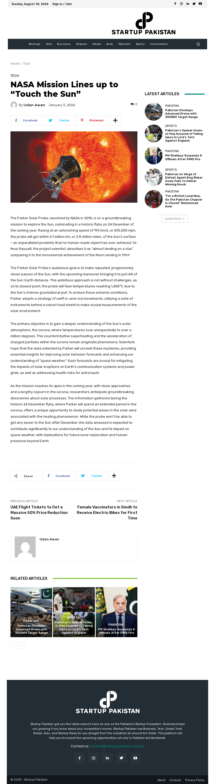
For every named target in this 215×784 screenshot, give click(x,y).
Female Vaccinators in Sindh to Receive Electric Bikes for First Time (107, 512)
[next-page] (22, 645)
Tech (26, 63)
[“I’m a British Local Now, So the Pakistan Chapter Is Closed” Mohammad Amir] (154, 199)
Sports (73, 617)
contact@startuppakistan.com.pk (117, 746)
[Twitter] (194, 4)
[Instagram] (181, 4)
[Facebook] (175, 4)
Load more (173, 218)
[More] (115, 120)
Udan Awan (34, 105)
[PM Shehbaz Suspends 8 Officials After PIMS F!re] (116, 612)
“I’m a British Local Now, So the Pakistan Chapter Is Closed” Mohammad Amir (183, 201)
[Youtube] (200, 4)
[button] (198, 44)
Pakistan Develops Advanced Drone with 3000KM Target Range (31, 629)
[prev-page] (13, 645)
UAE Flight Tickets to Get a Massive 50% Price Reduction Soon (39, 512)
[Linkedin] (188, 4)
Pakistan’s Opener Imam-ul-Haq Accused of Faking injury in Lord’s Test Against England (74, 628)
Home (15, 63)
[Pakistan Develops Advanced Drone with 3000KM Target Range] (31, 612)
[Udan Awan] (14, 104)
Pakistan (30, 621)
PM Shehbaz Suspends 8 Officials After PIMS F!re (116, 631)
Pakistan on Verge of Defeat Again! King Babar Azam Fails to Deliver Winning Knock (184, 179)
